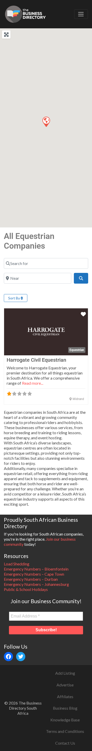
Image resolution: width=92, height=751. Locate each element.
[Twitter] (20, 656)
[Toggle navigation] (81, 14)
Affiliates (65, 696)
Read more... (32, 383)
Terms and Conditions (65, 731)
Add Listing (65, 673)
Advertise (65, 684)
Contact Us (65, 743)
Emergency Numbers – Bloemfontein (36, 568)
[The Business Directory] (25, 13)
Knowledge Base (65, 719)
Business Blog (65, 708)
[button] (46, 121)
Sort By (14, 298)
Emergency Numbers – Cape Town (34, 574)
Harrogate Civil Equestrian (36, 360)
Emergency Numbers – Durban (31, 579)
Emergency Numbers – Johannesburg (36, 584)
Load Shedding (16, 563)
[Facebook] (8, 656)
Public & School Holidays (26, 589)
